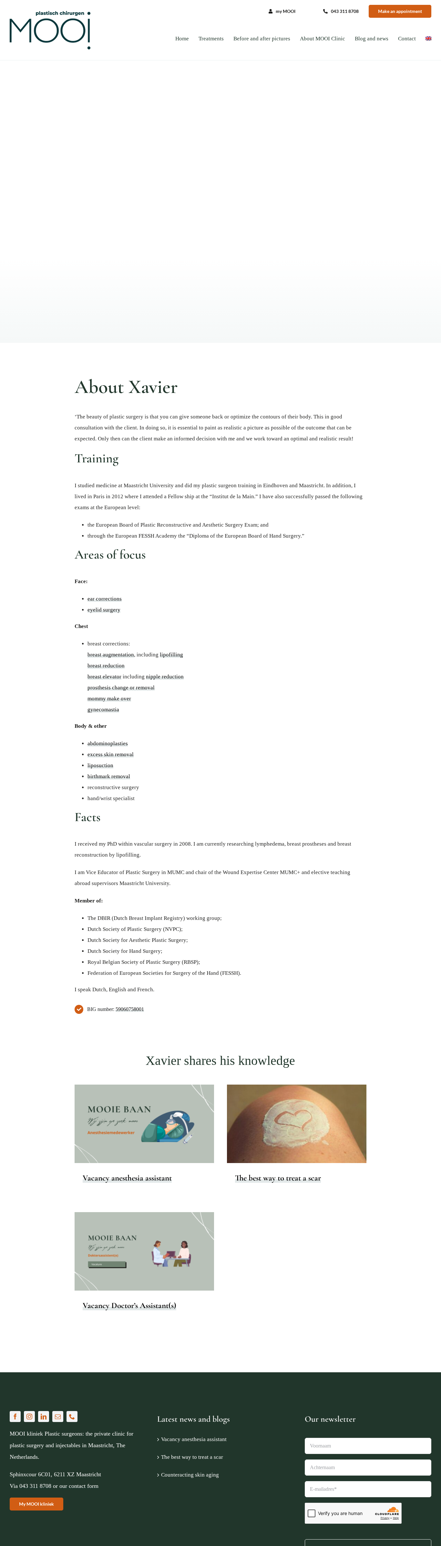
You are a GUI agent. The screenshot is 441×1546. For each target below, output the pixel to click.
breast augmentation (110, 655)
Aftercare (291, 1129)
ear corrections (104, 599)
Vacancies (144, 1129)
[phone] (72, 1416)
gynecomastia (103, 709)
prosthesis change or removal (121, 688)
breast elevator (104, 677)
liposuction (100, 765)
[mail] (57, 1416)
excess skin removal (110, 754)
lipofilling (171, 655)
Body (305, 1129)
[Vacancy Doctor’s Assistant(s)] (144, 1251)
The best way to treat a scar (278, 1178)
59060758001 (130, 1009)
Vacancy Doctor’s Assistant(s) (129, 1305)
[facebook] (15, 1416)
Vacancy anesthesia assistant (127, 1178)
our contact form (78, 1486)
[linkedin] (43, 1416)
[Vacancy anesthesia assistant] (144, 1124)
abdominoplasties (107, 743)
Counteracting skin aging (190, 1475)
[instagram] (29, 1416)
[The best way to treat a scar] (296, 1124)
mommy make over (109, 699)
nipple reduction (165, 677)
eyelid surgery (103, 610)
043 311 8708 (35, 1486)
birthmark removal (108, 776)
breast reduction (106, 666)
